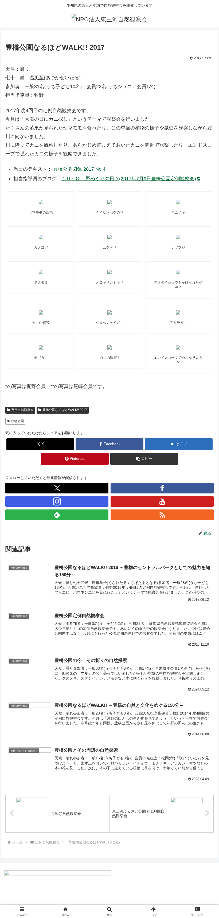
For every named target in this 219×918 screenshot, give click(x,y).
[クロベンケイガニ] (109, 312)
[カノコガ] (40, 237)
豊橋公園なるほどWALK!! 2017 (64, 410)
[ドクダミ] (40, 272)
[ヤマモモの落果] (40, 202)
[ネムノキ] (178, 202)
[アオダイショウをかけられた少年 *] (178, 272)
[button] (144, 459)
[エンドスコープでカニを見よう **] (178, 347)
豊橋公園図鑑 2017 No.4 (78, 169)
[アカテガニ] (178, 312)
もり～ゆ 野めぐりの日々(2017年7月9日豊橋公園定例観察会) (128, 178)
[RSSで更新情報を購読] (162, 514)
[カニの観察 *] (109, 347)
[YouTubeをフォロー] (162, 501)
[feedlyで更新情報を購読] (56, 514)
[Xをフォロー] (56, 488)
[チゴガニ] (40, 347)
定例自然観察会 (22, 410)
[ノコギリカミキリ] (109, 272)
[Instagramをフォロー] (56, 501)
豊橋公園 (17, 421)
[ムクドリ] (109, 237)
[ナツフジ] (178, 237)
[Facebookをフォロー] (162, 488)
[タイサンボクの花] (109, 202)
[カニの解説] (40, 312)
